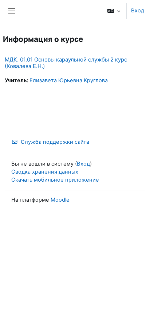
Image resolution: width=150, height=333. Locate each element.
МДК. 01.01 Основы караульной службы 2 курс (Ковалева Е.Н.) (66, 63)
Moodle (60, 200)
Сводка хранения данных (44, 172)
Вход (137, 10)
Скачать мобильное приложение (55, 180)
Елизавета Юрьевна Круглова (68, 80)
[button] (114, 11)
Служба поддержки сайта (55, 142)
